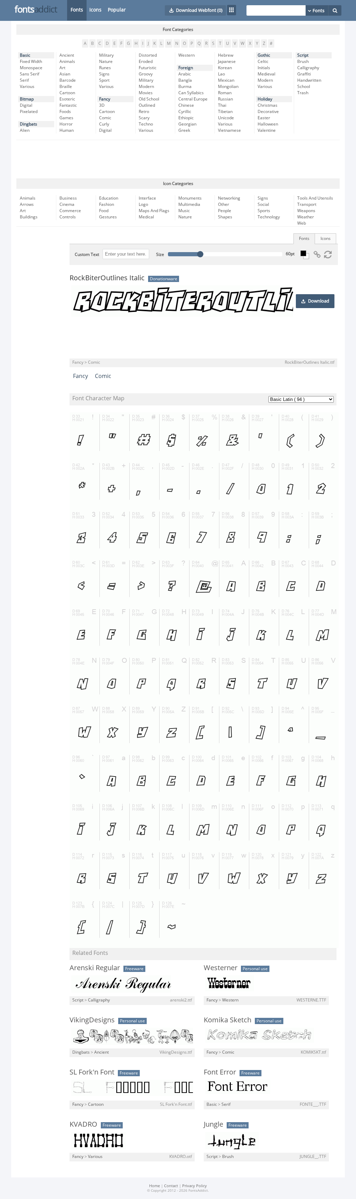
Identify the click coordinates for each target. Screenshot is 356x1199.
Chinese (186, 105)
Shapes (225, 217)
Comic (105, 117)
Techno (146, 124)
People (224, 210)
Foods (65, 111)
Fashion (106, 204)
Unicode (226, 117)
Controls (67, 217)
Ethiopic (186, 117)
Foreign (185, 67)
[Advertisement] (178, 159)
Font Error (220, 1072)
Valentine (267, 130)
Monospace (31, 67)
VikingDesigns (92, 1020)
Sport (104, 80)
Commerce (70, 210)
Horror (66, 124)
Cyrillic (184, 111)
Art (62, 67)
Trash (302, 92)
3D (102, 105)
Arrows (27, 204)
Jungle (213, 1124)
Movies (146, 92)
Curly (104, 124)
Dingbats (28, 124)
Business (68, 198)
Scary (144, 117)
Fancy (104, 99)
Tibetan (225, 111)
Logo (143, 204)
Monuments (190, 198)
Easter (264, 117)
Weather (305, 217)
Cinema (66, 204)
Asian (64, 74)
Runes (105, 67)
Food (103, 210)
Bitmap (27, 99)
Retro (144, 111)
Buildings (29, 217)
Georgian (187, 124)
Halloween (268, 124)
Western (186, 55)
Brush (303, 61)
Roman (225, 92)
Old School (149, 99)
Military (106, 55)
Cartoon (67, 92)
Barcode (67, 80)
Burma (185, 86)
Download (318, 301)
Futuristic (147, 67)
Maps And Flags (154, 210)
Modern (146, 86)
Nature (106, 61)
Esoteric (67, 99)
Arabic (184, 74)
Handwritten (309, 80)
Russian (225, 99)
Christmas (267, 105)
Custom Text (87, 254)
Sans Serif (29, 74)
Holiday (265, 99)
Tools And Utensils (315, 198)
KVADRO (83, 1124)
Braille (65, 86)
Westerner (220, 968)
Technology (269, 217)
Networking (229, 198)
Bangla (185, 80)
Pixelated (29, 111)
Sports (264, 210)
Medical (146, 217)
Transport (306, 204)
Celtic (263, 61)
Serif (24, 80)
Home (154, 1186)
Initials (264, 67)
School (303, 86)
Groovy (146, 74)
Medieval (266, 74)
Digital (26, 105)
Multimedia (189, 204)
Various (27, 86)
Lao (221, 74)
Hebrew (225, 55)
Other (223, 204)
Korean (225, 67)
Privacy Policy (194, 1186)
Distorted (148, 55)
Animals (67, 61)
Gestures (108, 217)
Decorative (268, 111)
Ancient (66, 55)
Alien (25, 130)
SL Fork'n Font (92, 1072)
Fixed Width (31, 61)
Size (160, 254)
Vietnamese (229, 130)
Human (66, 130)
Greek (184, 130)
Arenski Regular (95, 968)
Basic (25, 55)
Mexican (226, 80)
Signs (104, 74)
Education (108, 198)
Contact (171, 1186)
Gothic (264, 55)
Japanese (227, 61)
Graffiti (304, 74)
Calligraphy (308, 67)
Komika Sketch (227, 1020)
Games (66, 117)
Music (184, 210)
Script (302, 55)
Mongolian (228, 86)
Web (301, 223)
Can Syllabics (191, 92)
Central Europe (193, 99)
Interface (147, 198)
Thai (222, 105)
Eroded (146, 61)
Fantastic (68, 105)
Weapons (306, 210)
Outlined (147, 105)
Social (263, 204)
